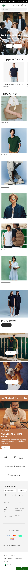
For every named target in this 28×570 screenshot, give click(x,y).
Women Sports (12, 382)
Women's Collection (19, 508)
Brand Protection (8, 516)
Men (9, 46)
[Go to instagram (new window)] (5, 495)
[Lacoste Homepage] (4, 5)
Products (6, 511)
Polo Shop (17, 512)
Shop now (6, 325)
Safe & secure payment (21, 458)
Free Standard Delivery (15, 475)
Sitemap (5, 555)
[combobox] (14, 9)
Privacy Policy (18, 558)
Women (18, 46)
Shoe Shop (17, 515)
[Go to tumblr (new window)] (19, 495)
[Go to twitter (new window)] (12, 495)
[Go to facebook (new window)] (9, 495)
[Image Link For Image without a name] (14, 110)
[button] (22, 568)
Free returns (9, 457)
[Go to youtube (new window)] (23, 495)
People (5, 509)
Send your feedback (20, 466)
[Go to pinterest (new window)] (16, 495)
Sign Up (22, 490)
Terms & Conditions (8, 558)
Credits (11, 555)
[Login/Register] (18, 5)
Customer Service (9, 466)
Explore (6, 447)
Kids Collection (18, 510)
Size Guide (6, 561)
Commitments (7, 514)
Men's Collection (18, 506)
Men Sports (11, 353)
